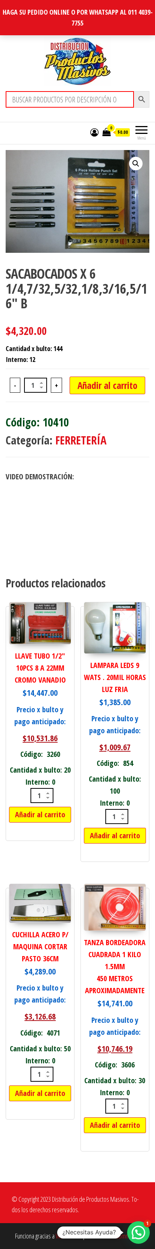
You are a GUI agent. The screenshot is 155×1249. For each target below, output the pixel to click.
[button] (136, 163)
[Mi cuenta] (94, 132)
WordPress (68, 1235)
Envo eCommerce (120, 1235)
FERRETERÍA (80, 440)
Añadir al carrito (107, 385)
